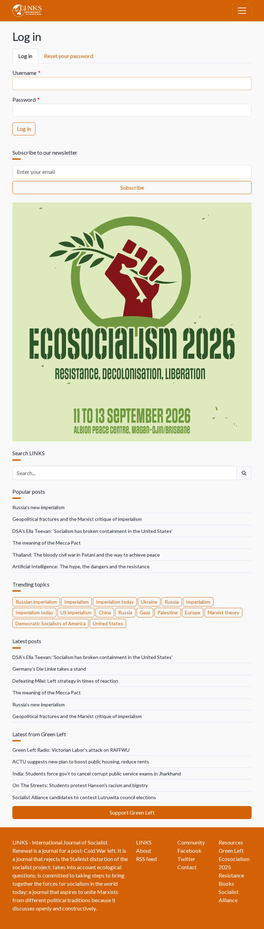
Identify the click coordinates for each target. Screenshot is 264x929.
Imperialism (76, 602)
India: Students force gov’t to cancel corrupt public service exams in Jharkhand (96, 773)
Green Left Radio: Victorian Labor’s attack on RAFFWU (71, 750)
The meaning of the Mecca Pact (46, 543)
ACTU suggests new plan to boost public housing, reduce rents (80, 761)
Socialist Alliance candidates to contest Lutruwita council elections (84, 797)
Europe (192, 612)
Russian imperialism (36, 602)
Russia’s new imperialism (38, 507)
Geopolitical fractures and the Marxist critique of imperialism (77, 519)
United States (108, 623)
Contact (187, 867)
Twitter (186, 858)
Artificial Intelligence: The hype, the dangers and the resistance (81, 566)
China (105, 612)
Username (24, 72)
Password (24, 99)
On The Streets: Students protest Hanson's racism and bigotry (80, 785)
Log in (25, 56)
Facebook (189, 850)
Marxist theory (223, 612)
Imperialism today (115, 602)
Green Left (231, 850)
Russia (172, 602)
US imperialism (75, 612)
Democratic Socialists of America (50, 623)
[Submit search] (244, 473)
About (143, 850)
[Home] (29, 10)
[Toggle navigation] (242, 11)
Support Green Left (132, 812)
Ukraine (149, 602)
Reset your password (68, 56)
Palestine (167, 612)
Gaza (145, 612)
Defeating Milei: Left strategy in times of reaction (65, 681)
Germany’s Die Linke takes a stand (49, 669)
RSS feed (146, 858)
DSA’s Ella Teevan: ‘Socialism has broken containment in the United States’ (92, 531)
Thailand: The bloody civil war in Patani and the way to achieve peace (86, 555)
